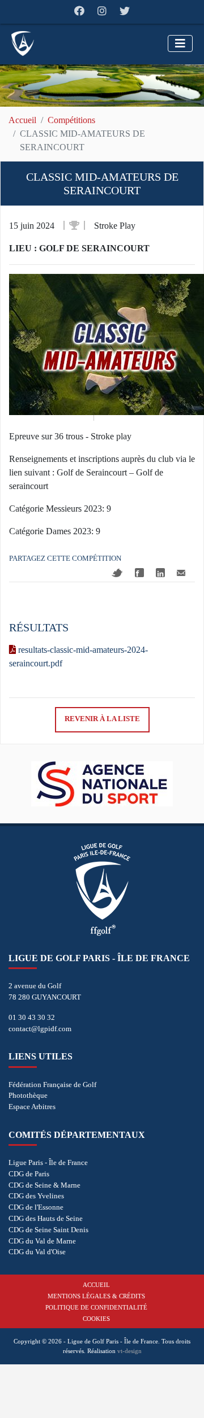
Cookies (96, 1318)
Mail (181, 573)
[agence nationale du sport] (102, 783)
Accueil (22, 120)
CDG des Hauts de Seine (45, 1218)
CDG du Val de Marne (42, 1241)
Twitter (117, 573)
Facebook (139, 572)
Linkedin (160, 572)
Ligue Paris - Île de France (48, 1162)
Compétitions (71, 120)
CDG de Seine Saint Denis (48, 1229)
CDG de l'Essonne (35, 1207)
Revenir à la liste (102, 719)
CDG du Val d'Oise (37, 1251)
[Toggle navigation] (180, 43)
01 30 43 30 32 (31, 1017)
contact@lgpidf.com (39, 1028)
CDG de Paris (28, 1174)
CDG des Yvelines (36, 1196)
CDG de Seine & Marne (44, 1185)
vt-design (129, 1350)
